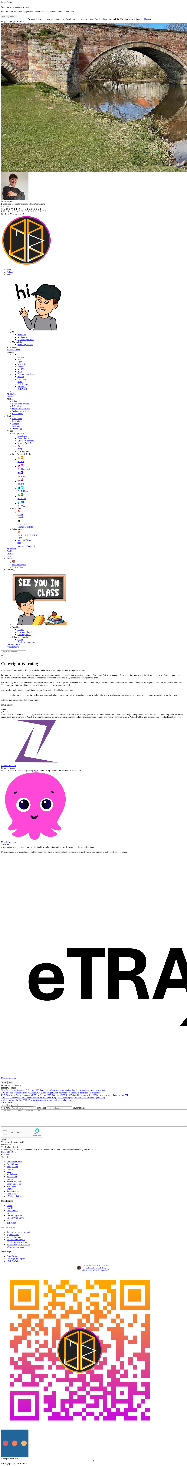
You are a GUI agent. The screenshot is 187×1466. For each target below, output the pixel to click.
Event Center (12, 1164)
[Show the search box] (2, 657)
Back (4, 1083)
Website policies (14, 349)
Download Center (14, 1161)
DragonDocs (12, 1210)
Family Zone (12, 1166)
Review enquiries (14, 1181)
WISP (9, 1220)
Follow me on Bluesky (11, 1085)
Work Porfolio (13, 1261)
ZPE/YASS (12, 1223)
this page (147, 19)
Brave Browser (13, 1256)
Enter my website (9, 16)
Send (4, 1140)
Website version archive (17, 1242)
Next (10, 1083)
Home (3, 1152)
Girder (9, 1213)
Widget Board (13, 647)
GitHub (10, 553)
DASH (10, 1208)
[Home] (26, 265)
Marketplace (12, 1174)
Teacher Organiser (14, 1215)
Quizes (10, 396)
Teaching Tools (13, 644)
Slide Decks (11, 1152)
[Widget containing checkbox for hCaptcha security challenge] (21, 1132)
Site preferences (13, 1191)
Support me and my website (19, 1232)
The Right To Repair (16, 1259)
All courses (11, 394)
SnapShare (11, 1186)
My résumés (12, 347)
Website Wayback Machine (18, 1244)
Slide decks (11, 1194)
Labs (9, 556)
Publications (12, 1176)
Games (10, 1169)
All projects (12, 549)
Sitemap (10, 1189)
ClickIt (9, 1205)
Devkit (9, 551)
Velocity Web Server (15, 1218)
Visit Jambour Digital (16, 1239)
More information (8, 765)
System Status (13, 1234)
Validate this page (14, 1237)
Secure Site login (14, 1184)
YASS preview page (15, 1247)
